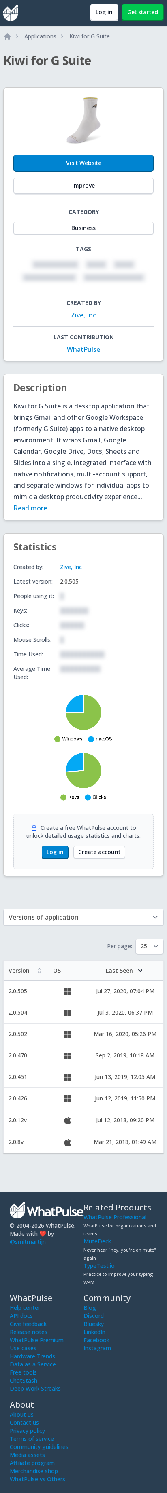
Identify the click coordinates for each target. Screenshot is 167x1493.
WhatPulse (83, 349)
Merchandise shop (34, 1471)
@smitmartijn (28, 1242)
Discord (94, 1316)
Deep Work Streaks (35, 1388)
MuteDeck (97, 1241)
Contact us (24, 1422)
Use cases (23, 1348)
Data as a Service (33, 1364)
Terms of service (32, 1438)
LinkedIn (94, 1332)
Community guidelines (39, 1447)
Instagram (97, 1348)
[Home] (7, 36)
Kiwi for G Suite (89, 36)
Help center (25, 1307)
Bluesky (94, 1324)
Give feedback (28, 1324)
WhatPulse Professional (115, 1217)
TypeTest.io (99, 1265)
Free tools (23, 1372)
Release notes (28, 1332)
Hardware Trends (32, 1356)
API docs (21, 1316)
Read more (30, 507)
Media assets (27, 1455)
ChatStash (23, 1380)
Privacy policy (27, 1430)
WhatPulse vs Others (37, 1479)
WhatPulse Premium (37, 1340)
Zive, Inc (83, 315)
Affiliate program (32, 1463)
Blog (90, 1307)
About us (22, 1414)
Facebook (96, 1340)
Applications (40, 36)
